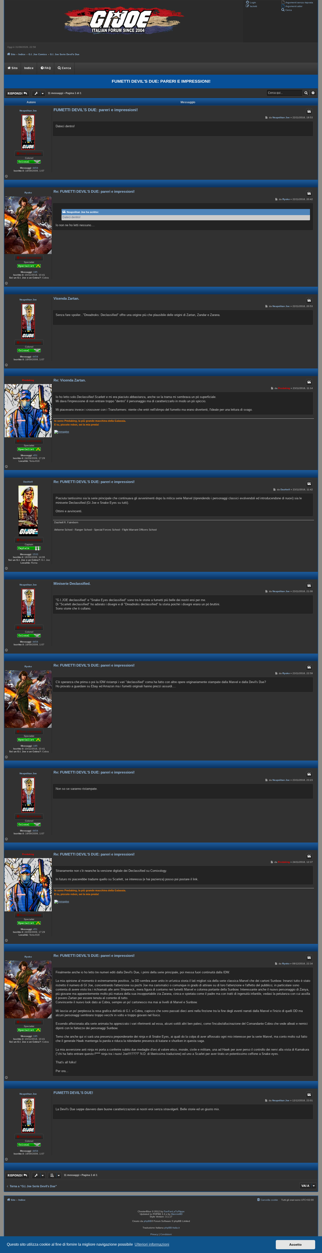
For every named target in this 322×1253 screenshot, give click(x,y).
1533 (35, 554)
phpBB (147, 1221)
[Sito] (123, 21)
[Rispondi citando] (309, 111)
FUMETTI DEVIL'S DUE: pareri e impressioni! (161, 81)
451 (35, 455)
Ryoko (28, 192)
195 (35, 272)
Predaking (28, 380)
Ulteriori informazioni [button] (152, 1244)
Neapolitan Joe (28, 110)
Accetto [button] (295, 1244)
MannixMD (176, 1214)
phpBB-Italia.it (172, 1227)
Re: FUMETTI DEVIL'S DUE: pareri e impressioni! (94, 191)
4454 (35, 168)
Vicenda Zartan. (66, 298)
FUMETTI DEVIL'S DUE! (73, 1093)
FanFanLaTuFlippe (174, 1211)
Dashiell (28, 481)
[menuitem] (297, 2)
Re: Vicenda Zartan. (70, 380)
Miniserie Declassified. (72, 583)
